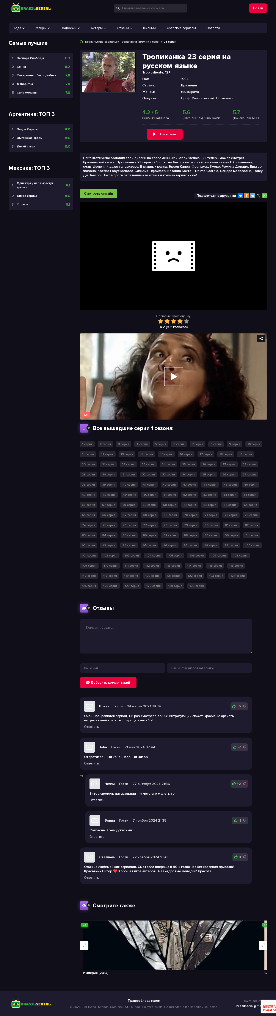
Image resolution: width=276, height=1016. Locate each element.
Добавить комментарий (110, 682)
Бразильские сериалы (101, 42)
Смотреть (168, 134)
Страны (123, 28)
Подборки (68, 28)
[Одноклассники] (246, 195)
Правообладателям (144, 1001)
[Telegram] (252, 195)
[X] (258, 195)
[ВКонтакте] (240, 195)
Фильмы (149, 28)
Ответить (91, 727)
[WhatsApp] (264, 195)
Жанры (40, 28)
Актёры (97, 28)
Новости (213, 28)
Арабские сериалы (181, 28)
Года (17, 28)
